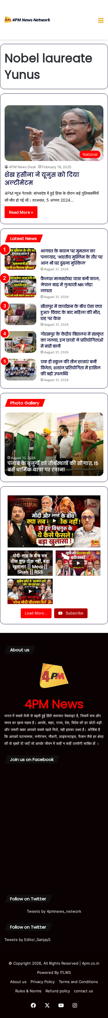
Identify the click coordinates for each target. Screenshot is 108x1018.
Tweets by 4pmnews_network (54, 911)
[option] (54, 444)
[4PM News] (27, 19)
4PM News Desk (22, 167)
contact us (83, 991)
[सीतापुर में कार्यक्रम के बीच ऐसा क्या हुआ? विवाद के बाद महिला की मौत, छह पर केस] (20, 314)
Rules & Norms (28, 991)
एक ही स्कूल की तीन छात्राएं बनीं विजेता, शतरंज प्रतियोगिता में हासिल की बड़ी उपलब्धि (71, 368)
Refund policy (58, 991)
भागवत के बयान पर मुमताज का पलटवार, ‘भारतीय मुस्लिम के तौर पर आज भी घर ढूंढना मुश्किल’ (72, 257)
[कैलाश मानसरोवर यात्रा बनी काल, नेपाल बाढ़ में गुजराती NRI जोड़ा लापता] (20, 286)
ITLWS (65, 972)
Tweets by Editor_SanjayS (27, 939)
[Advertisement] (72, 21)
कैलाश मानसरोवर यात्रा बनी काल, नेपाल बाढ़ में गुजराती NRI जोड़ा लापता (70, 285)
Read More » (21, 212)
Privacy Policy (43, 981)
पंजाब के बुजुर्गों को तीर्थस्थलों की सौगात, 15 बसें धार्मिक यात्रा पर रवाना (52, 466)
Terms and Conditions (78, 981)
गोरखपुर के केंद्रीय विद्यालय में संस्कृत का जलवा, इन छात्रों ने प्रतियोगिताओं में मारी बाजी (72, 340)
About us (18, 981)
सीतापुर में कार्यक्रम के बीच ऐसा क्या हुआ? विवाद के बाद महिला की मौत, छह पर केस (71, 312)
